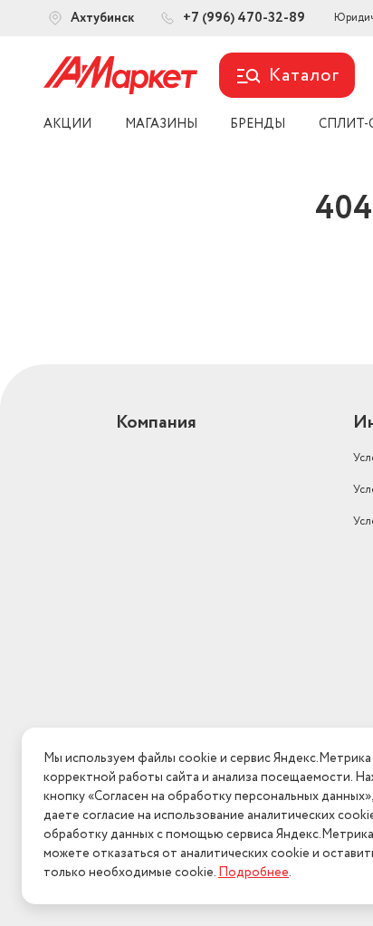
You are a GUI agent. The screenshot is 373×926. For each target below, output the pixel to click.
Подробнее (253, 872)
